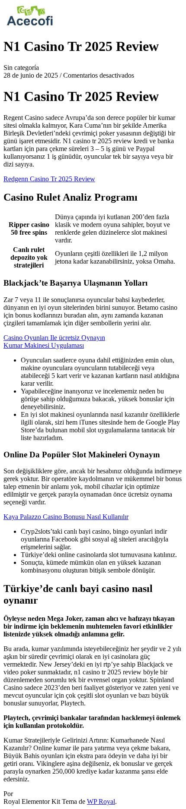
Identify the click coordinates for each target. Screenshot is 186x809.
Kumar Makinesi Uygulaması (43, 345)
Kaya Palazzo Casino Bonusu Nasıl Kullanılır (65, 516)
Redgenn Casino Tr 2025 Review (49, 179)
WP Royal (101, 801)
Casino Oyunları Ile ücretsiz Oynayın (54, 337)
